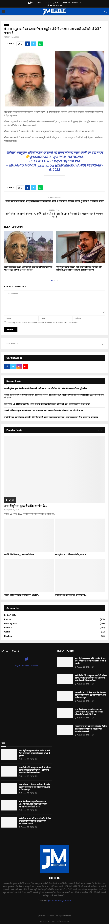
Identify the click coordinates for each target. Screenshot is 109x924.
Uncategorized (11, 623)
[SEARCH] (102, 343)
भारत (3, 743)
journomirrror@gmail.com (59, 900)
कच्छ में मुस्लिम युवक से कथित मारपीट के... (25, 506)
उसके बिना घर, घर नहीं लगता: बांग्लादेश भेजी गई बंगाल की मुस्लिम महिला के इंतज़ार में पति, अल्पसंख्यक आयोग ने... (91, 729)
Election (8, 636)
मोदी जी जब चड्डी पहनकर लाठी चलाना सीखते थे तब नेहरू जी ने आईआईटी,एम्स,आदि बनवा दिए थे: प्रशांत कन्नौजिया (79, 268)
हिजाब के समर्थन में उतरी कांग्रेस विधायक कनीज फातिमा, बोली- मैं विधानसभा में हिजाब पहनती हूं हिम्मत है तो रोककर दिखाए (55, 201)
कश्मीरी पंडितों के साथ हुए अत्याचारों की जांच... (20, 554)
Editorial (8, 628)
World (7, 632)
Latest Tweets (10, 651)
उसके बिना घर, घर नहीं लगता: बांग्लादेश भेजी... (70, 595)
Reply (17, 665)
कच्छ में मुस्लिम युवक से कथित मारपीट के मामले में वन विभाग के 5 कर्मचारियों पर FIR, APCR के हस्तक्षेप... (90, 661)
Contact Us (76, 3)
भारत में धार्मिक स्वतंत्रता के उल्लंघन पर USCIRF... (21, 595)
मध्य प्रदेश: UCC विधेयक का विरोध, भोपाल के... (71, 554)
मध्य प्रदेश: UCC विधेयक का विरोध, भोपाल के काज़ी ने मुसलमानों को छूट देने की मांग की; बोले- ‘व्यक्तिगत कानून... (90, 695)
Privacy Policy (43, 921)
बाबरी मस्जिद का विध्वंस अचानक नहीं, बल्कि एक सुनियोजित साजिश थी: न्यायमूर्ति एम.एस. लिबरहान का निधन (28, 268)
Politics (7, 619)
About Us (66, 3)
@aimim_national (68, 157)
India (6, 25)
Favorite (34, 665)
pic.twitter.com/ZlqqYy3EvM (54, 161)
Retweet (25, 665)
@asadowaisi (41, 157)
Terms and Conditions (60, 921)
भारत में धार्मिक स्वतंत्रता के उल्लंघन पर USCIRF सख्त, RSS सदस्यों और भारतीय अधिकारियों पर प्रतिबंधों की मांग (43, 410)
